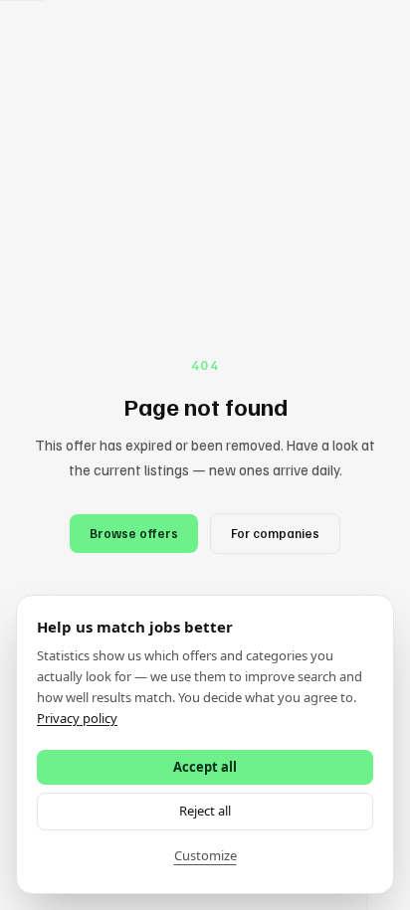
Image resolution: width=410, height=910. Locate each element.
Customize (205, 855)
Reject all (205, 810)
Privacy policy (77, 718)
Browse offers (134, 533)
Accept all (205, 767)
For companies (275, 533)
